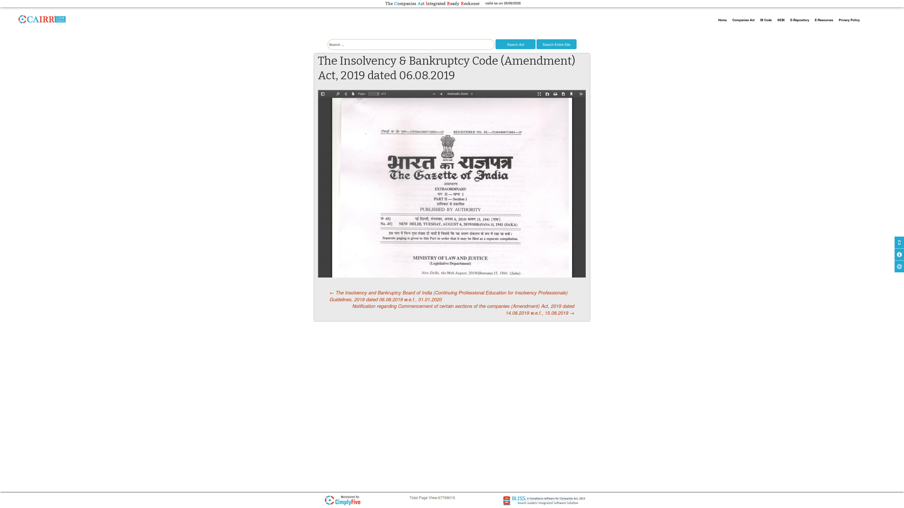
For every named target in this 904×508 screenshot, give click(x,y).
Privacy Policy (849, 20)
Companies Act (743, 20)
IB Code (766, 20)
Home (722, 20)
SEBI (781, 20)
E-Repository (799, 20)
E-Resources (824, 20)
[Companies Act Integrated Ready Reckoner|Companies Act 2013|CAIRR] (42, 18)
